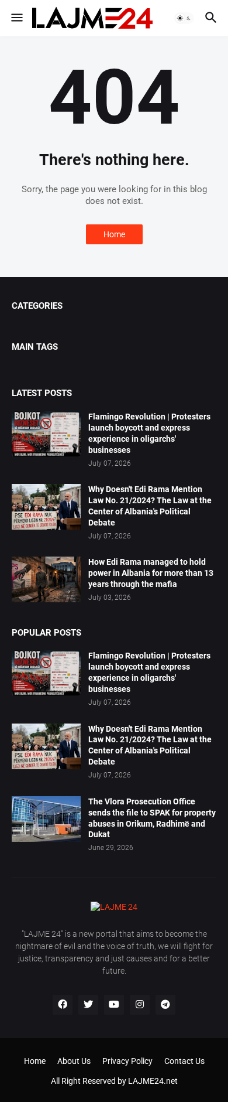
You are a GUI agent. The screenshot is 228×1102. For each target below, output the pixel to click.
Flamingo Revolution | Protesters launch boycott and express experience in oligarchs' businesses (149, 433)
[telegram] (165, 1005)
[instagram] (140, 1005)
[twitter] (88, 1005)
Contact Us (184, 1061)
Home (114, 234)
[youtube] (114, 1005)
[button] (16, 18)
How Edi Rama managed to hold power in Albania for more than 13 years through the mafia (150, 573)
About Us (74, 1061)
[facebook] (62, 1005)
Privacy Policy (127, 1061)
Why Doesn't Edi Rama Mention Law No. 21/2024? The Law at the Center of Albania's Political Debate (150, 506)
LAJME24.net (153, 1081)
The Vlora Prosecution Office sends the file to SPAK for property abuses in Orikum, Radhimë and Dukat (152, 818)
